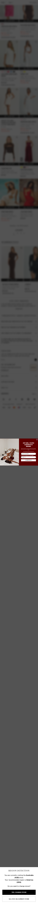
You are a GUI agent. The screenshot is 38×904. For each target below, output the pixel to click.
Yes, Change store (19, 892)
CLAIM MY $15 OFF (28, 460)
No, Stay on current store (19, 899)
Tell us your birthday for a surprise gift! (27, 455)
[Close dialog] (37, 439)
